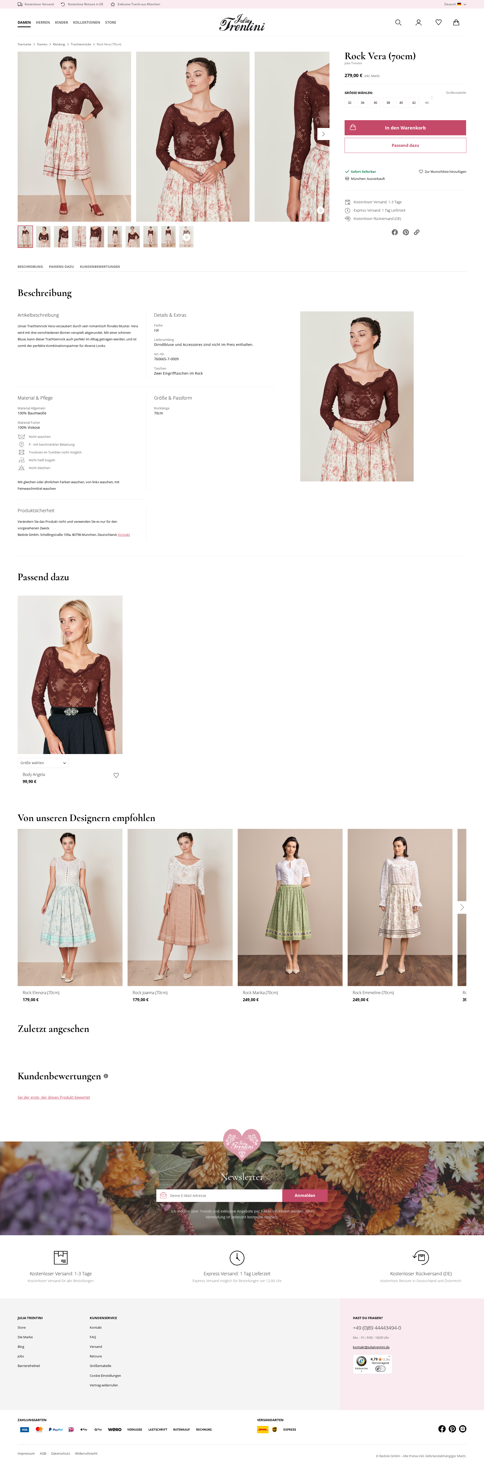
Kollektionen (86, 22)
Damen (24, 22)
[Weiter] (323, 134)
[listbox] (405, 105)
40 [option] (401, 102)
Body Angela (34, 774)
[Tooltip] (106, 1076)
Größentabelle (100, 1365)
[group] (405, 101)
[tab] (278, 1102)
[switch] (380, 1369)
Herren (43, 22)
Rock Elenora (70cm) (41, 992)
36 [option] (375, 102)
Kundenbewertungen (100, 266)
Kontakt (124, 534)
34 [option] (362, 102)
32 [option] (349, 102)
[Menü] (389, 1357)
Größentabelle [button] (456, 92)
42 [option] (414, 102)
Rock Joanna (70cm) (150, 992)
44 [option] (427, 102)
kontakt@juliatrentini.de (371, 1347)
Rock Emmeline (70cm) (373, 992)
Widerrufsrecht (86, 1453)
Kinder (61, 22)
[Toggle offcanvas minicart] (456, 22)
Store (110, 22)
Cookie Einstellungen (105, 1375)
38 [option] (388, 102)
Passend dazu (405, 145)
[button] (455, 4)
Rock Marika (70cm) (260, 992)
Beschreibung (30, 266)
